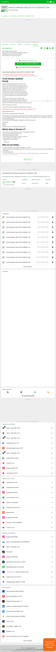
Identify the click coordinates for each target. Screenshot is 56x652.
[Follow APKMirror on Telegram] (35, 392)
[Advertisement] (28, 31)
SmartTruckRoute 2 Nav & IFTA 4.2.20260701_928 (18, 227)
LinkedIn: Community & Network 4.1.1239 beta (17, 606)
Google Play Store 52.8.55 (12, 487)
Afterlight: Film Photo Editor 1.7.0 (14, 601)
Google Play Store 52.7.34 (12, 443)
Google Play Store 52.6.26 (12, 458)
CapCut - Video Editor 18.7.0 (13, 453)
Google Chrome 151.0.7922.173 (13, 577)
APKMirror (6, 2)
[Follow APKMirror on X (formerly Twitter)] (8, 392)
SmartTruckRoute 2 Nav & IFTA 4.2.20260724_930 (18, 222)
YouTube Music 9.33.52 (11, 473)
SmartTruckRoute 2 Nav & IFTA (16, 16)
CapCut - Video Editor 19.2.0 (13, 547)
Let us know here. (31, 648)
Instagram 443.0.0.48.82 (12, 517)
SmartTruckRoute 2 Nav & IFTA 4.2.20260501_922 (18, 237)
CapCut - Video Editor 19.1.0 (13, 433)
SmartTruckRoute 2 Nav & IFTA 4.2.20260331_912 (18, 252)
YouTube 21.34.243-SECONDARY (14, 522)
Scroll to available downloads (29, 64)
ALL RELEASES (27, 44)
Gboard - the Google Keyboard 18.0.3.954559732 (17, 542)
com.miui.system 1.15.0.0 (12, 497)
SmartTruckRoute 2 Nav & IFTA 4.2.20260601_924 (18, 232)
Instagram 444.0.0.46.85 (12, 557)
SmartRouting (14, 10)
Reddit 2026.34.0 (10, 512)
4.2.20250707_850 (8, 182)
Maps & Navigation (7, 48)
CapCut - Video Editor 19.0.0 (13, 438)
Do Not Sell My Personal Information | (31, 649)
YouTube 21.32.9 (10, 527)
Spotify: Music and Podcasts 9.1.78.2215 (16, 562)
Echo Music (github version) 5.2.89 (14, 448)
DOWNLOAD (19, 44)
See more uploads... (28, 266)
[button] (41, 48)
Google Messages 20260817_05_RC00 (15, 582)
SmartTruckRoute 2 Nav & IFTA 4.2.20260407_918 (18, 242)
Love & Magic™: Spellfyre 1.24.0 (13, 626)
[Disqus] (28, 329)
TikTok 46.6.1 (9, 552)
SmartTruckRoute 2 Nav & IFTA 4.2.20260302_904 (18, 262)
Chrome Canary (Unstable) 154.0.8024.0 (15, 616)
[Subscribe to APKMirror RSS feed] (48, 392)
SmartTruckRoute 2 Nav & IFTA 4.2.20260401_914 (18, 247)
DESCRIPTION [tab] (12, 44)
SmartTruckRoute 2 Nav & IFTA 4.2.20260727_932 (18, 217)
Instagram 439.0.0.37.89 (12, 468)
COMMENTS (35, 44)
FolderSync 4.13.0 (10, 631)
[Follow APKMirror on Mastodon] (21, 392)
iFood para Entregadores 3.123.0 (14, 596)
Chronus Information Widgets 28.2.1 (15, 611)
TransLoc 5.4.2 (9, 621)
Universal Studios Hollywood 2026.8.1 (15, 591)
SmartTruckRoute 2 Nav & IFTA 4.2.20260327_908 (18, 257)
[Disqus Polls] (28, 291)
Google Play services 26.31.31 (13, 507)
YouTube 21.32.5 (10, 463)
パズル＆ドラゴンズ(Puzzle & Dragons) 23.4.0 (17, 572)
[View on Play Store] (47, 48)
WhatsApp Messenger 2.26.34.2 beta (15, 567)
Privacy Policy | (19, 649)
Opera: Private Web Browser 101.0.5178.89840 (17, 636)
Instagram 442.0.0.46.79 (12, 492)
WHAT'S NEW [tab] (4, 44)
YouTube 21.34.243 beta (12, 502)
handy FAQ (29, 176)
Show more (27, 159)
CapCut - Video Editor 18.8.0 (13, 428)
